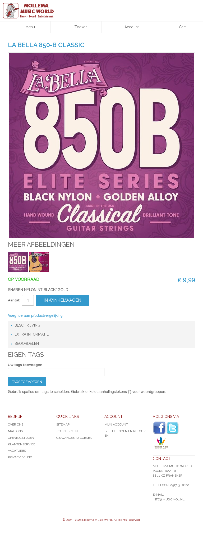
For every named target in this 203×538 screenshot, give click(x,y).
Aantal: (14, 300)
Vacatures (17, 451)
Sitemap (63, 424)
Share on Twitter (94, 315)
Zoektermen (67, 431)
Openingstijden (21, 438)
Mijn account (116, 424)
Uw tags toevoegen (25, 365)
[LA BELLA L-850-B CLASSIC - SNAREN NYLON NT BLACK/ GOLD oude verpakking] (39, 262)
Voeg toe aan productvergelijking (35, 315)
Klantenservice (21, 444)
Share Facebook (84, 315)
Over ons (15, 424)
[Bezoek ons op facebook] (159, 428)
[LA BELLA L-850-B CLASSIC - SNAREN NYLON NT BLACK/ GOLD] (18, 262)
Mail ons (15, 431)
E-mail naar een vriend (73, 315)
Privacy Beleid (20, 457)
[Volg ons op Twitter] (172, 428)
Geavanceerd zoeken (74, 438)
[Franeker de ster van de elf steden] (174, 442)
